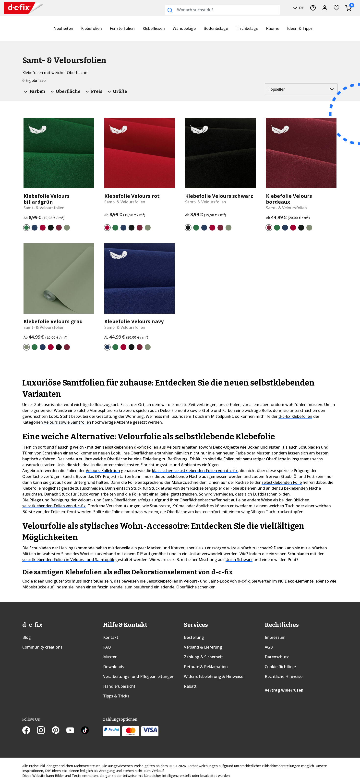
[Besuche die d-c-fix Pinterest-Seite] (59, 730)
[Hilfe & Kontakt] (313, 8)
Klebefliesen (154, 28)
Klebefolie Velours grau (53, 321)
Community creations (42, 647)
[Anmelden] (325, 8)
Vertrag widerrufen (284, 690)
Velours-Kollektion (103, 470)
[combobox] (222, 10)
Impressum (275, 637)
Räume (272, 28)
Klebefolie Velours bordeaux (289, 199)
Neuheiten (63, 28)
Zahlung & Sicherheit (203, 657)
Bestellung (194, 637)
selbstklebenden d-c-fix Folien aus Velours (142, 447)
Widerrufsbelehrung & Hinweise (213, 676)
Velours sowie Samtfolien (67, 422)
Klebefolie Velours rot (132, 196)
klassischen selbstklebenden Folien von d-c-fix (195, 470)
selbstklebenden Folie (282, 482)
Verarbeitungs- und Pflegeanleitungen (138, 676)
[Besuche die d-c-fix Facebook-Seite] (29, 730)
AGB (269, 647)
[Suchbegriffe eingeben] (170, 10)
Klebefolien (91, 28)
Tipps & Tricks (116, 696)
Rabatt (190, 686)
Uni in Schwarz (239, 559)
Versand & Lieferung (203, 647)
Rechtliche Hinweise (283, 676)
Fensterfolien (122, 28)
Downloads (113, 666)
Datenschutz (277, 657)
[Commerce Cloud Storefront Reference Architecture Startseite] (15, 8)
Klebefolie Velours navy (134, 321)
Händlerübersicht (119, 686)
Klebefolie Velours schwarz (219, 196)
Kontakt (110, 637)
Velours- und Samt (95, 500)
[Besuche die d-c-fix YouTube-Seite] (73, 730)
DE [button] (301, 7)
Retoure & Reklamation (206, 666)
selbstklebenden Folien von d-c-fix (54, 505)
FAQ (107, 647)
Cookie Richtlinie (280, 666)
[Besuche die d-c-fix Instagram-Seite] (44, 730)
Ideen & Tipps (299, 28)
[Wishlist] (336, 8)
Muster (110, 657)
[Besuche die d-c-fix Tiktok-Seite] (85, 730)
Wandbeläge (184, 28)
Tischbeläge (247, 28)
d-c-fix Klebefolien (295, 416)
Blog (26, 637)
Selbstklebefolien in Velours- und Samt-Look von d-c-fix (198, 581)
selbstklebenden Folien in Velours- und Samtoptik (68, 559)
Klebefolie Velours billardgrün (47, 199)
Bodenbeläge (216, 28)
